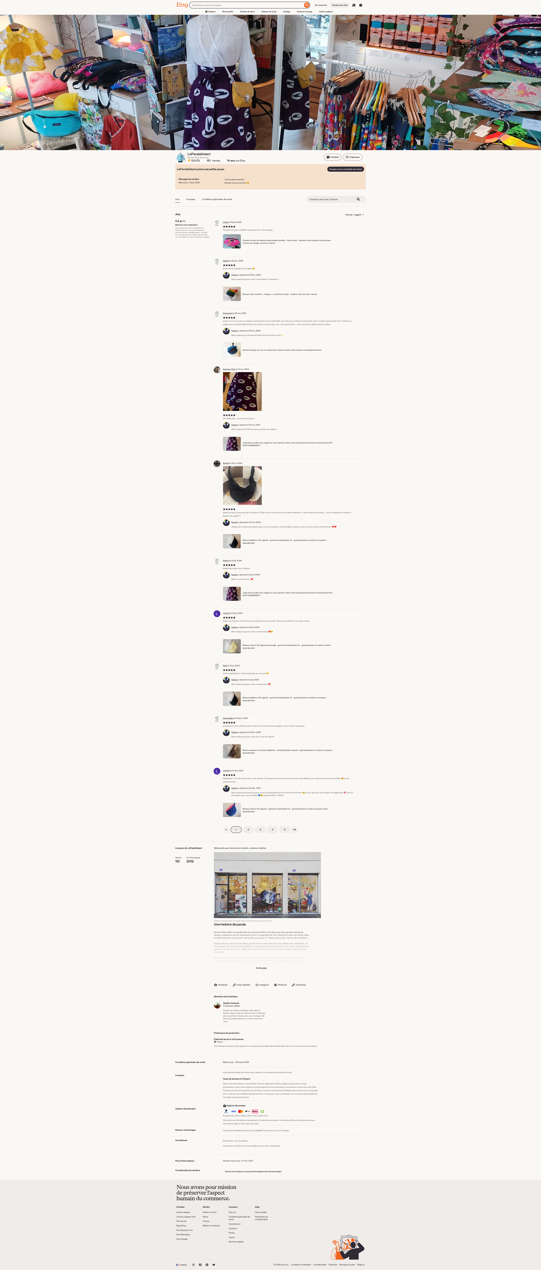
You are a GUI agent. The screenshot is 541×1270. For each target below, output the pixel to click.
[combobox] (246, 5)
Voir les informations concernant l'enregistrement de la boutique (253, 1171)
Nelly (225, 665)
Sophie (234, 275)
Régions (361, 1265)
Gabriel (226, 261)
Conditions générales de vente (217, 199)
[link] (226, 829)
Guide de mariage (304, 11)
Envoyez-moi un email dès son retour (345, 169)
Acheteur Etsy (229, 369)
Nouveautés (227, 11)
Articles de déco (247, 11)
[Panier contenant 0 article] (360, 5)
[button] (332, 157)
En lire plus (261, 968)
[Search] (360, 199)
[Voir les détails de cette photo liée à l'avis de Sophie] (242, 485)
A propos (190, 199)
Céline (226, 222)
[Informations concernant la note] (189, 160)
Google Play (207, 1251)
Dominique (227, 313)
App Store (185, 1251)
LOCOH (226, 613)
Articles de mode (268, 11)
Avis (177, 199)
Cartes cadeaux (326, 11)
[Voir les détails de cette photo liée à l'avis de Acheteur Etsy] (242, 391)
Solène (226, 560)
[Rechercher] (306, 5)
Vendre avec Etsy (340, 5)
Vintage (286, 11)
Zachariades (228, 718)
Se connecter (321, 5)
